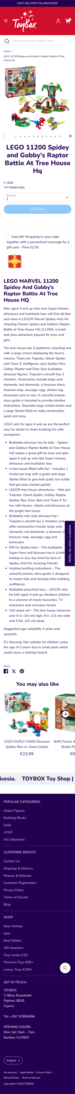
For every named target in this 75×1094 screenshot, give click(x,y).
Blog (7, 904)
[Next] (70, 136)
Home (7, 51)
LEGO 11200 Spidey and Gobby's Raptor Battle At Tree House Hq (34, 58)
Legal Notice (26, 1072)
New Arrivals (13, 926)
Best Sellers (12, 940)
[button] (65, 968)
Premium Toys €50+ (18, 962)
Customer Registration (20, 883)
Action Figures (14, 810)
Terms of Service (16, 897)
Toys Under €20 (15, 955)
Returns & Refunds (17, 875)
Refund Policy (11, 1077)
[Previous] (5, 136)
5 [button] (33, 136)
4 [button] (29, 136)
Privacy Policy (13, 890)
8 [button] (46, 136)
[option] (37, 99)
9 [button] (51, 136)
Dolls (7, 825)
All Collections (14, 839)
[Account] (58, 20)
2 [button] (20, 136)
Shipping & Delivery (18, 868)
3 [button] (24, 136)
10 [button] (55, 136)
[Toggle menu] (5, 21)
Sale (7, 933)
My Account (10, 1072)
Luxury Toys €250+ (18, 969)
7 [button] (42, 136)
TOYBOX (29, 1083)
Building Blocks (15, 818)
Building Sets (17, 187)
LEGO (10, 182)
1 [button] (16, 136)
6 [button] (37, 136)
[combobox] (41, 41)
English (11, 1060)
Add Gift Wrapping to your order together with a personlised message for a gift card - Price (38, 242)
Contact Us (12, 861)
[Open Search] (6, 41)
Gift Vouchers (13, 948)
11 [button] (59, 136)
